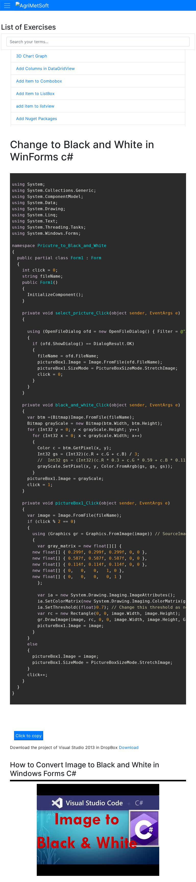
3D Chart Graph (31, 55)
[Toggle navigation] (7, 6)
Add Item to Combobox (39, 81)
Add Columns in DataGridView (45, 68)
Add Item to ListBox (35, 93)
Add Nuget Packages (36, 118)
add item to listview (35, 106)
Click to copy (29, 735)
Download (129, 747)
